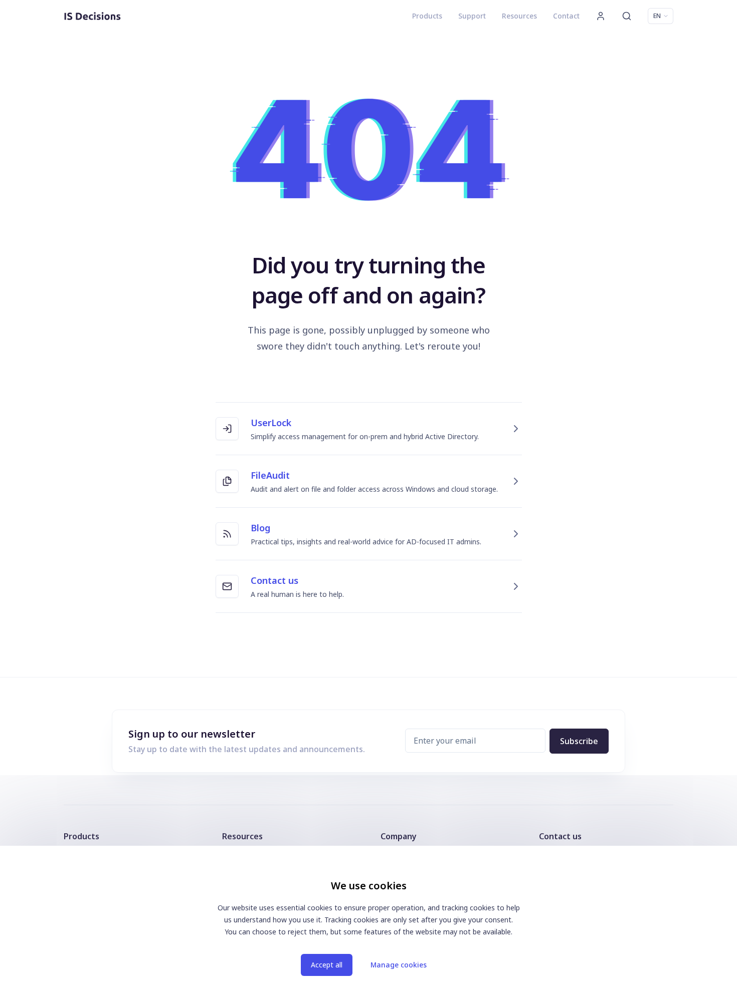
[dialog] (368, 927)
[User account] (601, 16)
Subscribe (579, 741)
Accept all (326, 964)
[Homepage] (92, 16)
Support (472, 16)
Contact (566, 16)
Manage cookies (399, 964)
